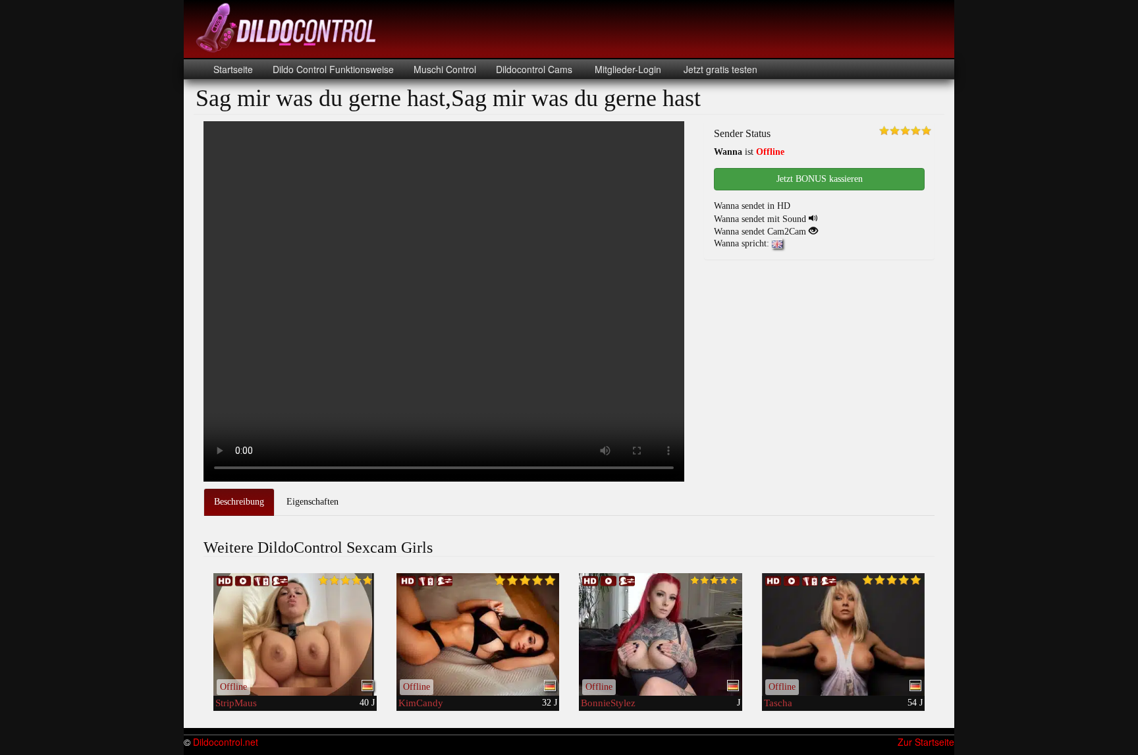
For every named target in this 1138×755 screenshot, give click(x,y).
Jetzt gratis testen (719, 69)
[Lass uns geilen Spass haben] (660, 634)
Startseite (233, 69)
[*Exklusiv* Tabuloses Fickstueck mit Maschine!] (843, 634)
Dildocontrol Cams (534, 69)
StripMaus (236, 703)
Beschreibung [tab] (239, 502)
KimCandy (420, 703)
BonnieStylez (608, 703)
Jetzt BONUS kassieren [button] (819, 179)
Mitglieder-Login (626, 69)
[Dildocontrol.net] (288, 26)
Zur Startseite (926, 741)
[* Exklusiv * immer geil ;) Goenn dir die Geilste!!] (295, 634)
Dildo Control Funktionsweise (333, 69)
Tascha (778, 703)
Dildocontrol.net (225, 741)
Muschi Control (445, 69)
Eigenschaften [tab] (312, 502)
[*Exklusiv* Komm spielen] (478, 634)
